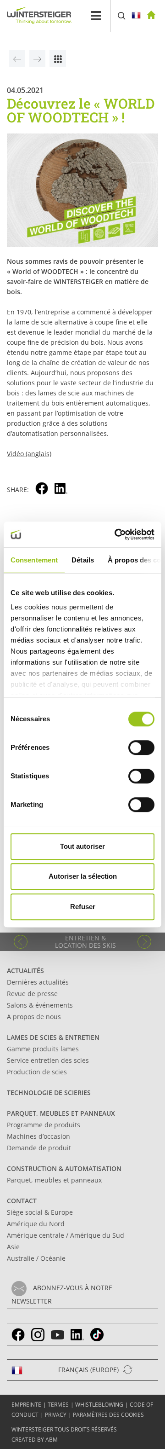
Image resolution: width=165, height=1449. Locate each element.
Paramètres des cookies (108, 1415)
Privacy (55, 1415)
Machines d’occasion (38, 1136)
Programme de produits (43, 1124)
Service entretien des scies (48, 1060)
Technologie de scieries (49, 1092)
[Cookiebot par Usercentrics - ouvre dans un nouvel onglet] (116, 534)
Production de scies (37, 1071)
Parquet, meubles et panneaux (61, 1113)
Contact (22, 1200)
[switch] (141, 747)
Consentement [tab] (34, 560)
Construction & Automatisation (64, 1168)
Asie (13, 1246)
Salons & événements (40, 1005)
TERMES (58, 1404)
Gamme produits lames (43, 1048)
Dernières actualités (38, 982)
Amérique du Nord (36, 1223)
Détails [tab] (83, 560)
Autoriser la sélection (83, 876)
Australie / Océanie (36, 1258)
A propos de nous (34, 1016)
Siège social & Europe (40, 1212)
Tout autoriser (82, 846)
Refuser (82, 906)
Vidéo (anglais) (29, 453)
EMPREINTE (26, 1404)
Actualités (25, 970)
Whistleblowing (99, 1404)
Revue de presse (32, 993)
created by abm (34, 1439)
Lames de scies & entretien (53, 1037)
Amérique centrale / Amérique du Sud (65, 1235)
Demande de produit (39, 1147)
